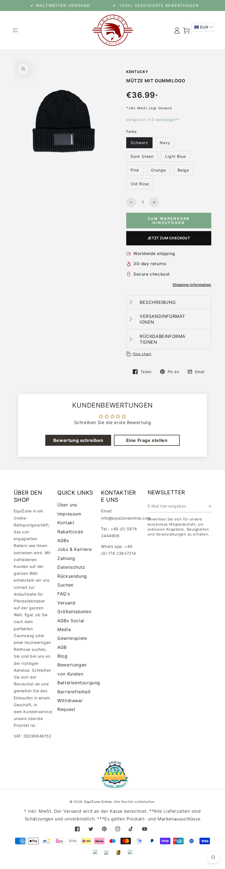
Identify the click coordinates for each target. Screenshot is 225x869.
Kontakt (65, 522)
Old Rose (140, 183)
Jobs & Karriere (74, 549)
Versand (66, 603)
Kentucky (137, 71)
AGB (62, 647)
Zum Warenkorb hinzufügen (169, 220)
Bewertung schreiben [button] (78, 440)
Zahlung (66, 558)
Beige (183, 170)
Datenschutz (71, 567)
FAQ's (63, 593)
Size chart (142, 354)
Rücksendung (72, 576)
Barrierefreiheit (74, 691)
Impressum (69, 514)
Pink (135, 170)
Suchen (65, 585)
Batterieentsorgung (78, 682)
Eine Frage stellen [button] (147, 440)
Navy (165, 142)
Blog (62, 656)
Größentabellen (74, 611)
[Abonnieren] (209, 506)
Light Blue (175, 156)
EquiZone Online (98, 802)
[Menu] (15, 30)
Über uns (67, 505)
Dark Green (142, 156)
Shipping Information (192, 284)
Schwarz (139, 142)
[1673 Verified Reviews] (112, 784)
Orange (158, 170)
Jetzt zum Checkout (168, 238)
